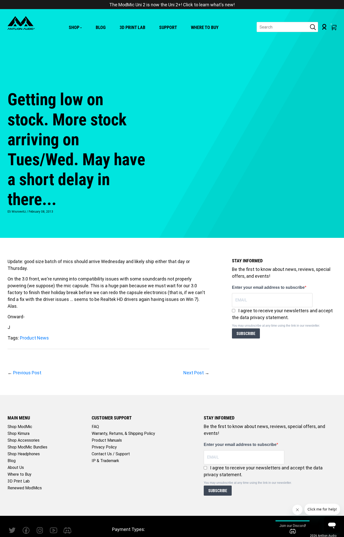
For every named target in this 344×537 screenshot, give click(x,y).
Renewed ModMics (25, 488)
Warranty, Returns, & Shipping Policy (123, 433)
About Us (16, 467)
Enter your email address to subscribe (268, 287)
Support (168, 27)
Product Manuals (107, 440)
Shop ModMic (20, 426)
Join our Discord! (292, 526)
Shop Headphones (24, 453)
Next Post (193, 372)
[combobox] (287, 27)
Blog (101, 27)
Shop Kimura (18, 433)
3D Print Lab (132, 27)
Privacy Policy (104, 447)
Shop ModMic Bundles (27, 447)
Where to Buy (205, 27)
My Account (324, 27)
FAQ (95, 426)
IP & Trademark (105, 460)
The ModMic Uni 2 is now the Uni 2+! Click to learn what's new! (172, 4)
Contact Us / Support (111, 453)
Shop (74, 27)
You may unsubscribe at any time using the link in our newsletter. (276, 325)
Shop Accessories (24, 440)
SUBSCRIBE (245, 333)
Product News (34, 338)
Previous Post (27, 372)
